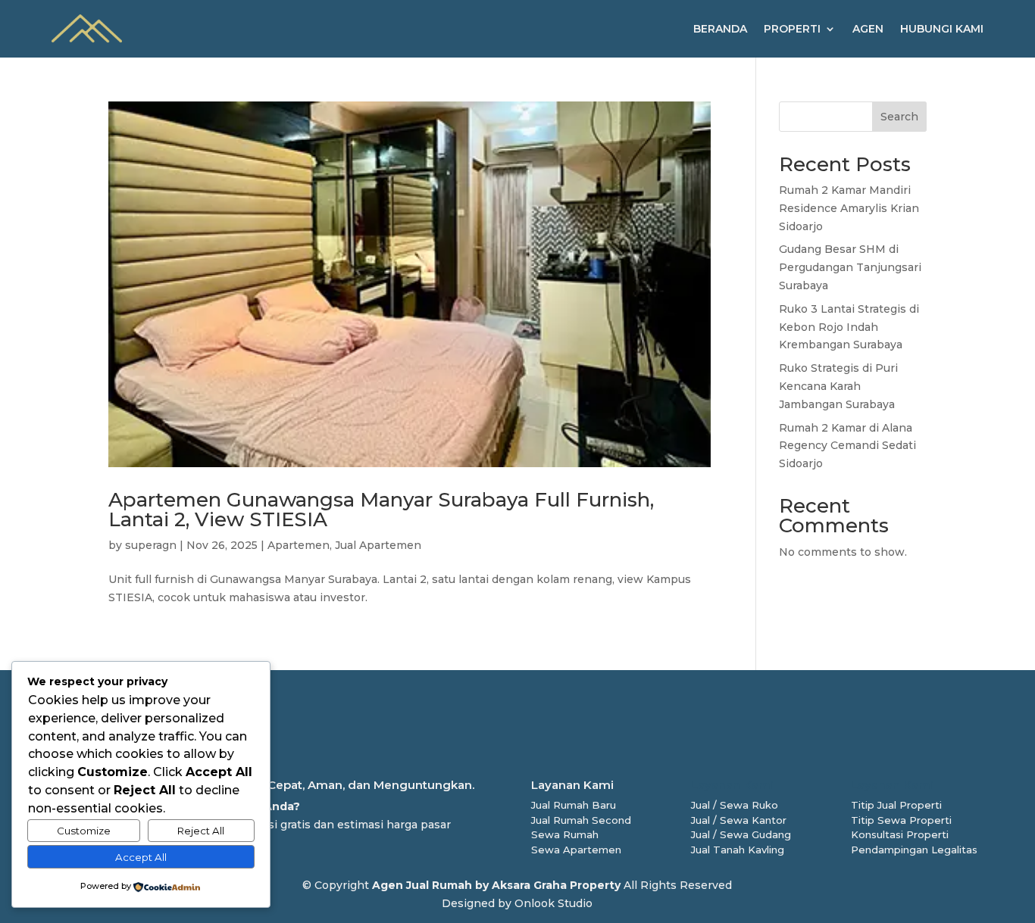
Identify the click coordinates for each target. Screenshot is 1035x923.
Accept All (141, 857)
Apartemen (298, 545)
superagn (151, 545)
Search (899, 116)
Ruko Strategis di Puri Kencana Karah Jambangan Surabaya (838, 386)
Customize (84, 831)
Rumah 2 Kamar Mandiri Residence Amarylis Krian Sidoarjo (849, 208)
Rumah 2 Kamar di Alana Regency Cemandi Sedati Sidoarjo (847, 446)
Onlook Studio (553, 903)
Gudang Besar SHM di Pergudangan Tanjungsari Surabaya (850, 267)
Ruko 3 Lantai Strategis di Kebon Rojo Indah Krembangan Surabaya (849, 327)
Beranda (720, 29)
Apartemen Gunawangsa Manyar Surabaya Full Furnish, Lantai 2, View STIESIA (381, 510)
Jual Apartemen (378, 545)
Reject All (200, 831)
